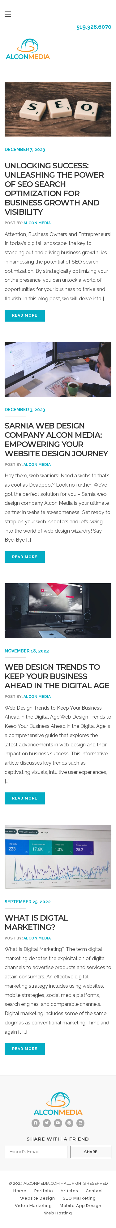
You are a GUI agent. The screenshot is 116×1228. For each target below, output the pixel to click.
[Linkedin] (80, 1123)
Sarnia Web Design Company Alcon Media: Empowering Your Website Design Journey (56, 439)
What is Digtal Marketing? (36, 922)
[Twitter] (47, 1123)
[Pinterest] (69, 1123)
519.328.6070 (93, 26)
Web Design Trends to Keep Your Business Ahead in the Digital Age (57, 676)
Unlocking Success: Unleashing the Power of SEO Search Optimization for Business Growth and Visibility (54, 189)
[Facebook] (36, 1123)
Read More (24, 315)
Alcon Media (37, 223)
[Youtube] (58, 1123)
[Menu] (8, 14)
